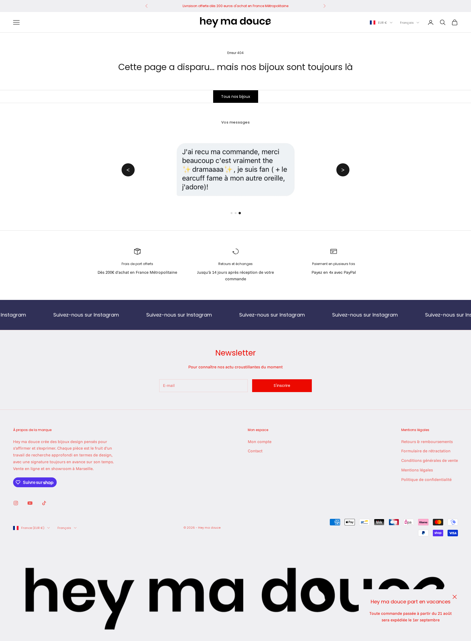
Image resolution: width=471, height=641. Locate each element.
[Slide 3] (239, 213)
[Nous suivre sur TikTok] (44, 503)
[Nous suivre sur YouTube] (30, 503)
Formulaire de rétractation (426, 450)
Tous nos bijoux (235, 96)
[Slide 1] (231, 213)
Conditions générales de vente (429, 460)
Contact (255, 450)
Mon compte (259, 441)
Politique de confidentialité (426, 479)
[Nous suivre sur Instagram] (16, 503)
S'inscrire (282, 385)
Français (407, 22)
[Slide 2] (236, 213)
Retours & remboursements (427, 441)
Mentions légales (417, 470)
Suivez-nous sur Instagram (66, 314)
